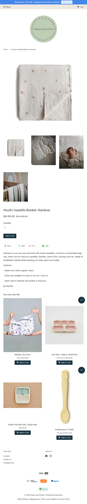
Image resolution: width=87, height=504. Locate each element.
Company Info (8, 463)
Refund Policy (22, 499)
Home (5, 49)
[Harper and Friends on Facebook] (46, 456)
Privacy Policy (64, 499)
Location (6, 456)
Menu (8, 7)
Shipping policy (34, 499)
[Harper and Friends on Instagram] (50, 456)
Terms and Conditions (50, 499)
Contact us (7, 459)
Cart (82, 7)
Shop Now (66, 2)
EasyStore (59, 495)
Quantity (7, 223)
